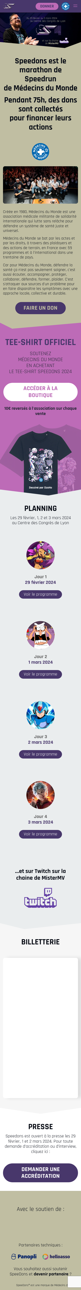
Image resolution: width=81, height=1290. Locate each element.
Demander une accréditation (40, 1172)
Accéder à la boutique (40, 391)
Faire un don (40, 308)
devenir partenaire (51, 1274)
